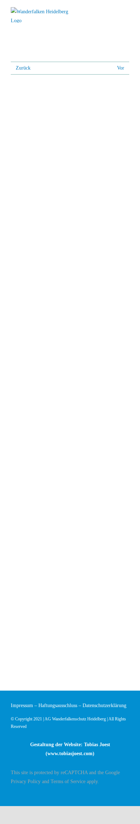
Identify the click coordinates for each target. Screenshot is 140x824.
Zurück (23, 68)
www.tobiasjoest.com (70, 753)
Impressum (22, 705)
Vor (120, 68)
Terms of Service (68, 781)
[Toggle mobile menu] (126, 11)
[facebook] (127, 794)
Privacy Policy (26, 781)
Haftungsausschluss (57, 705)
